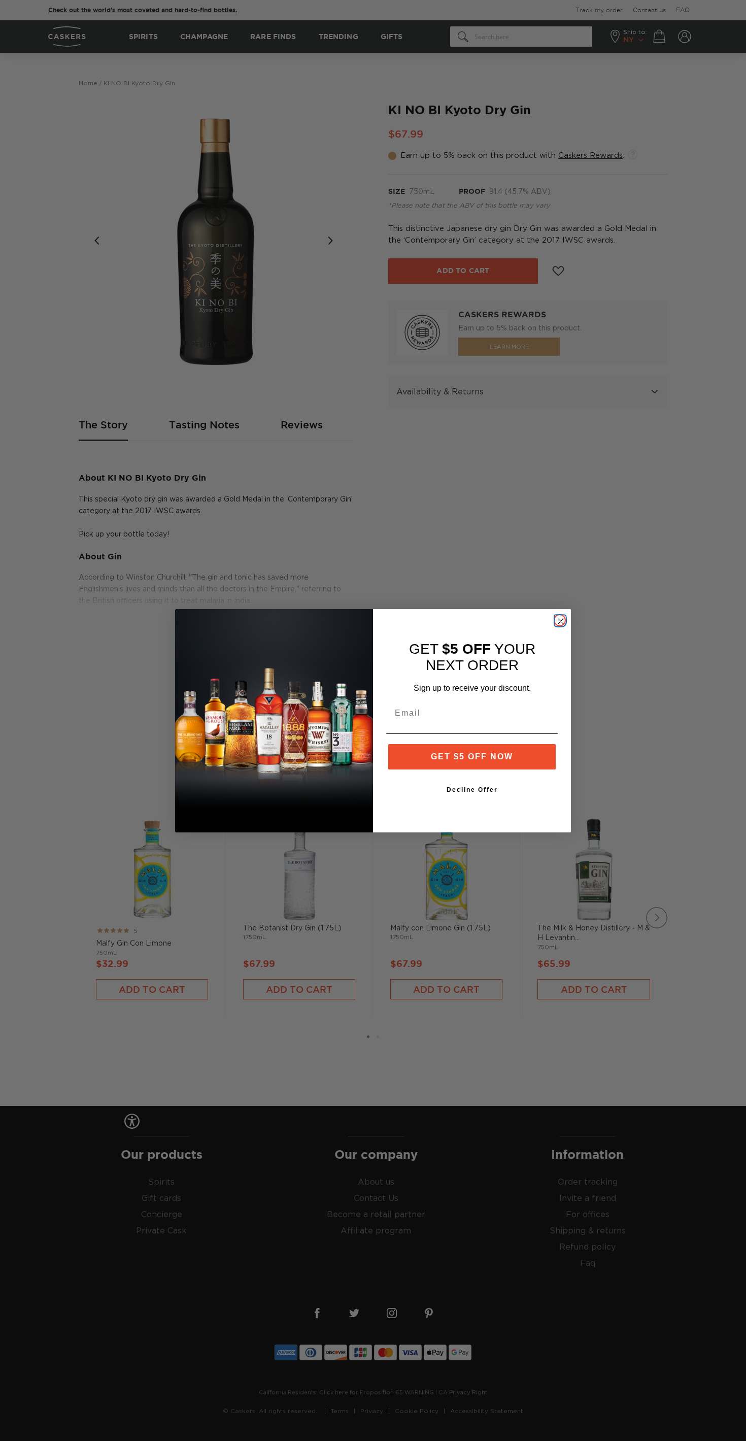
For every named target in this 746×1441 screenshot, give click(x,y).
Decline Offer (472, 789)
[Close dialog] (560, 620)
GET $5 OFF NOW (472, 756)
